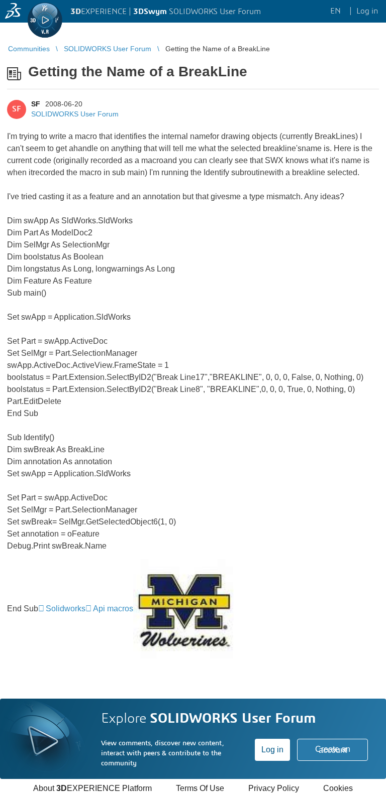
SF (35, 104)
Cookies (338, 788)
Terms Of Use (200, 788)
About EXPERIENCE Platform (92, 788)
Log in (272, 749)
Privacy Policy (273, 788)
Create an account (332, 749)
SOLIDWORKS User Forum (75, 114)
